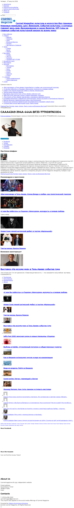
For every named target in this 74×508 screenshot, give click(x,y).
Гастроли (21, 425)
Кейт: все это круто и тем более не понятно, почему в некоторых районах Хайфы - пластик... (34, 408)
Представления (11, 80)
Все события (7, 34)
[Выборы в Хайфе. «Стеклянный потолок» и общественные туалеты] (7, 344)
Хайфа (5, 423)
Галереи (9, 58)
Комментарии (8, 280)
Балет (8, 50)
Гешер (18, 425)
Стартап (28, 423)
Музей (57, 423)
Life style (6, 64)
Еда (15, 425)
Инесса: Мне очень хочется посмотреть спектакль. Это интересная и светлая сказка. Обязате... (35, 397)
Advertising (7, 4)
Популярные (7, 279)
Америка (9, 39)
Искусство (3, 425)
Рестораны (10, 66)
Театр (5, 47)
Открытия (45, 423)
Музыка (54, 423)
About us (6, 10)
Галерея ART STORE (13, 59)
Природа (32, 423)
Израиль (6, 425)
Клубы (8, 70)
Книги (8, 72)
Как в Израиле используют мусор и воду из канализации (28, 357)
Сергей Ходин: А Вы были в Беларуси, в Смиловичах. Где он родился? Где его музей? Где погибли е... (37, 403)
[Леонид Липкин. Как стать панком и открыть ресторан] (7, 386)
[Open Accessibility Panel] (1, 506)
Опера (8, 48)
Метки (5, 282)
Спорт (5, 82)
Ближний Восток (12, 42)
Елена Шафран (6, 116)
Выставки (6, 53)
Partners (6, 6)
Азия (8, 40)
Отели (8, 75)
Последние (7, 277)
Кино (8, 69)
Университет (13, 423)
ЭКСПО (8, 56)
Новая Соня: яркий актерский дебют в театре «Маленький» (23, 90)
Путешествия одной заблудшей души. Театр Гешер (20, 103)
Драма (8, 51)
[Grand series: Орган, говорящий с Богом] (7, 375)
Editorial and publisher (10, 7)
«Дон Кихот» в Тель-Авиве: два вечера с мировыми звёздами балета (26, 97)
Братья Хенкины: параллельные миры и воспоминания (22, 100)
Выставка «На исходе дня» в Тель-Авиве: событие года (22, 94)
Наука (51, 423)
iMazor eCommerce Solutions (18, 503)
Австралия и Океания (13, 45)
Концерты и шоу (9, 61)
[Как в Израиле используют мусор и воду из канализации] (7, 354)
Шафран (2, 423)
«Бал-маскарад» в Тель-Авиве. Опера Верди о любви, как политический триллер (31, 87)
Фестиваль (9, 423)
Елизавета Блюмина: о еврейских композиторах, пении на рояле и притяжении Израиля (33, 98)
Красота (9, 74)
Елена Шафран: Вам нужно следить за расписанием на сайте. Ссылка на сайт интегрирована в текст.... (38, 420)
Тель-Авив (22, 423)
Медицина (61, 423)
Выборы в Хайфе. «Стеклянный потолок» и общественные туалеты (32, 347)
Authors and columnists (11, 9)
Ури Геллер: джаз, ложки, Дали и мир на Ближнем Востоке (26, 106)
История (68, 423)
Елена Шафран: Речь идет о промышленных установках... (22, 414)
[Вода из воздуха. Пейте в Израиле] (7, 365)
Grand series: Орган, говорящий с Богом (20, 379)
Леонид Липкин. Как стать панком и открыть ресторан (27, 389)
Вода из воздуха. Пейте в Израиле (18, 368)
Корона (65, 423)
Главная (3, 106)
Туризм (8, 67)
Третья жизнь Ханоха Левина (13, 92)
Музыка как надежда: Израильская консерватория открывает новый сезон (28, 102)
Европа (8, 37)
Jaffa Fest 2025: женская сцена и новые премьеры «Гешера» (23, 95)
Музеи (8, 55)
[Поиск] (1, 15)
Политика (41, 423)
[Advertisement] (37, 466)
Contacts (6, 12)
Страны (6, 35)
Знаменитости (11, 425)
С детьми (6, 77)
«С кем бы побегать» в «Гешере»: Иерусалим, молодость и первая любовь (28, 89)
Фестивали (7, 62)
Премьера (37, 423)
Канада (8, 43)
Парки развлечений (13, 78)
